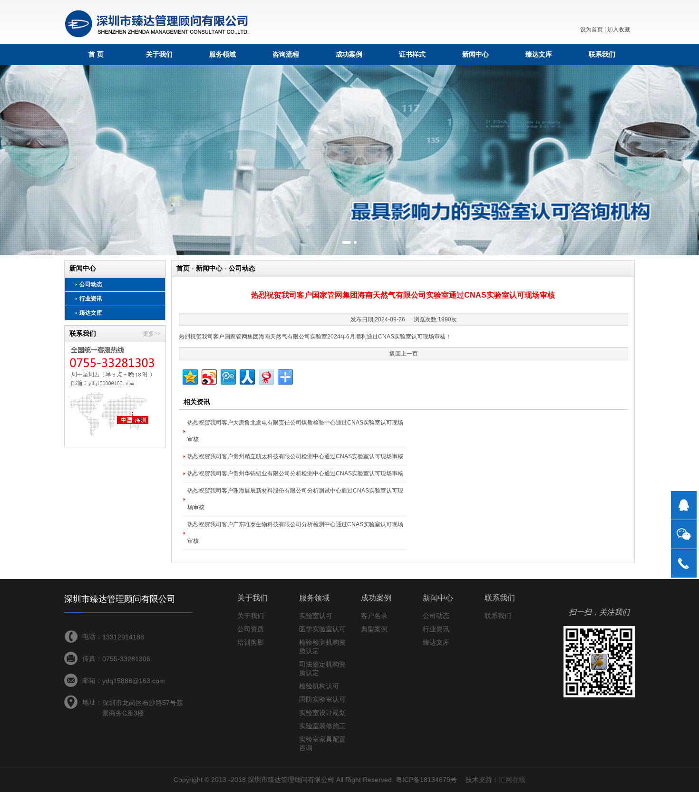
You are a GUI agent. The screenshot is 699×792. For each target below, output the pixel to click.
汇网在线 (512, 779)
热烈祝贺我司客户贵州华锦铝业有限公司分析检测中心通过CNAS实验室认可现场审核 (295, 473)
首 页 (96, 54)
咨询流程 (285, 54)
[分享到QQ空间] (189, 376)
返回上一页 (403, 353)
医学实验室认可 (322, 629)
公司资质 (250, 629)
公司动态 (90, 284)
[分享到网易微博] (265, 376)
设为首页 (591, 29)
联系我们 (602, 54)
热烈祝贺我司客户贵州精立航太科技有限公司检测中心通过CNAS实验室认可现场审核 (295, 456)
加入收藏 (618, 29)
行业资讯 (90, 298)
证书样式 (412, 54)
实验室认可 (315, 615)
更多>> (152, 333)
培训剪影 (250, 642)
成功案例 (349, 54)
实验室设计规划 (322, 712)
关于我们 (159, 54)
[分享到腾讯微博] (227, 376)
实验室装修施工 (322, 726)
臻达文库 (538, 54)
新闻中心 (475, 54)
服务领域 (222, 54)
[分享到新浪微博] (208, 376)
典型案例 (374, 629)
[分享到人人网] (246, 376)
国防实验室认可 (322, 699)
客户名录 (374, 615)
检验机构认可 (319, 686)
